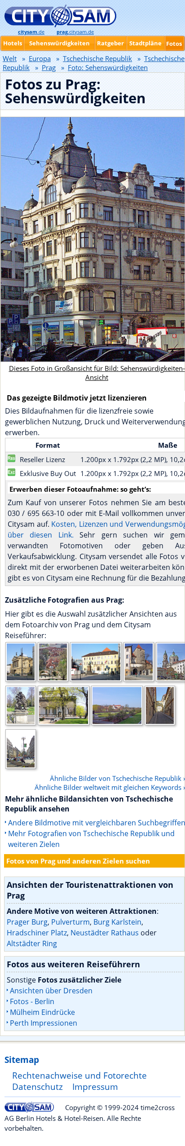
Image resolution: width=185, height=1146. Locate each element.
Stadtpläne (145, 43)
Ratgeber (110, 43)
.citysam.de (75, 32)
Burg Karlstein (117, 922)
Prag (49, 67)
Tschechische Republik (97, 58)
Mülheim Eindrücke (42, 1012)
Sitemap (21, 1059)
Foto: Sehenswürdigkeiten (108, 67)
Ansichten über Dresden (51, 991)
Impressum (95, 1086)
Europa (40, 58)
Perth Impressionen (43, 1023)
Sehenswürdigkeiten (59, 43)
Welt (10, 58)
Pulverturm (70, 922)
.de (31, 32)
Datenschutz (37, 1086)
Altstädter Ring (32, 943)
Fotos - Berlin (32, 1001)
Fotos (174, 44)
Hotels (12, 43)
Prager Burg (27, 922)
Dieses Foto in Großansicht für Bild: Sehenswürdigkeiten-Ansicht (97, 373)
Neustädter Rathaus (104, 933)
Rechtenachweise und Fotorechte (79, 1075)
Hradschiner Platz (37, 933)
